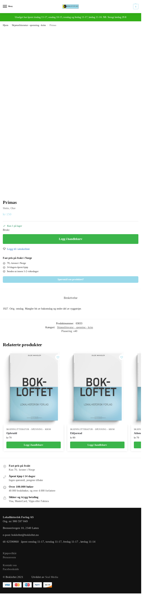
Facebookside (11, 569)
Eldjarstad (76, 433)
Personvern (9, 557)
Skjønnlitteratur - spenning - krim (29, 25)
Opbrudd (11, 433)
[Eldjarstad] (97, 388)
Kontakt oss (10, 565)
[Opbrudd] (34, 388)
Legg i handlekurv (70, 239)
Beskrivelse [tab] (70, 297)
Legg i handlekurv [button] (33, 444)
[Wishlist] (58, 357)
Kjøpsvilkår (9, 553)
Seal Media (51, 576)
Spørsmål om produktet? (71, 279)
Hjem (5, 25)
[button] (135, 6)
